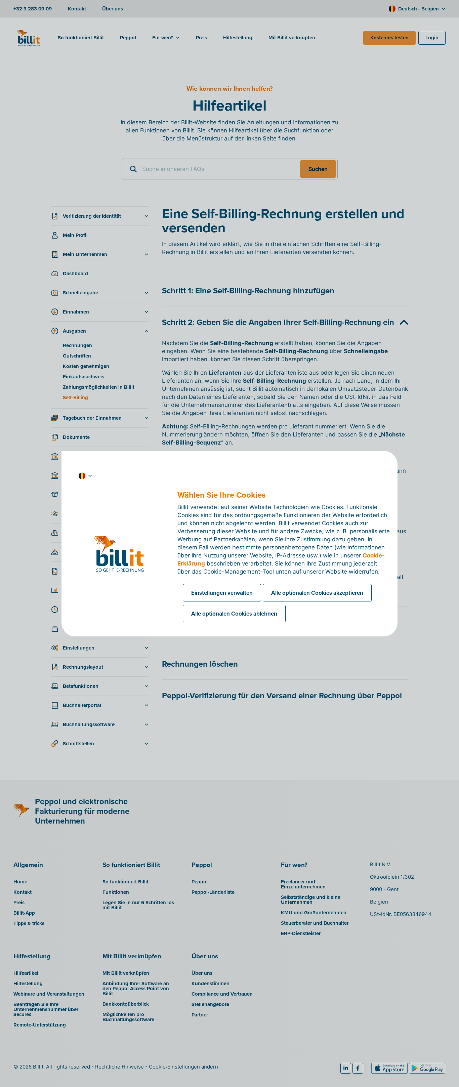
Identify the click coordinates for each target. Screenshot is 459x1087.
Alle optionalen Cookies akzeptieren (317, 593)
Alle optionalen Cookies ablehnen (234, 614)
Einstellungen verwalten (222, 593)
